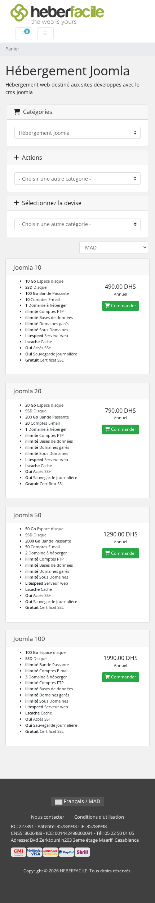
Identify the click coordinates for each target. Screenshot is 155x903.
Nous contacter (47, 817)
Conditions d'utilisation (99, 817)
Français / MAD (81, 801)
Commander (123, 305)
